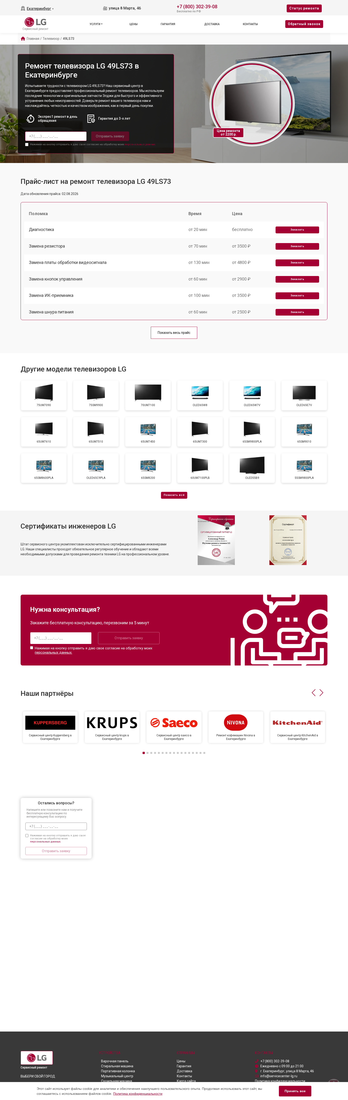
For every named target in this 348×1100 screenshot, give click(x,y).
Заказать (297, 229)
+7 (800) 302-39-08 (197, 6)
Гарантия (168, 24)
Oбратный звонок (304, 24)
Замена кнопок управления (55, 278)
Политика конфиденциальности (137, 1093)
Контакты (250, 24)
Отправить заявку (110, 136)
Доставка (212, 24)
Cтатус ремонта (304, 8)
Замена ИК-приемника (51, 295)
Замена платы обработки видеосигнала (68, 262)
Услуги (94, 24)
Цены (133, 24)
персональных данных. (140, 144)
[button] (313, 693)
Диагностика (41, 229)
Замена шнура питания (51, 311)
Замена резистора (47, 246)
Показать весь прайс (174, 333)
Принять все (295, 1091)
